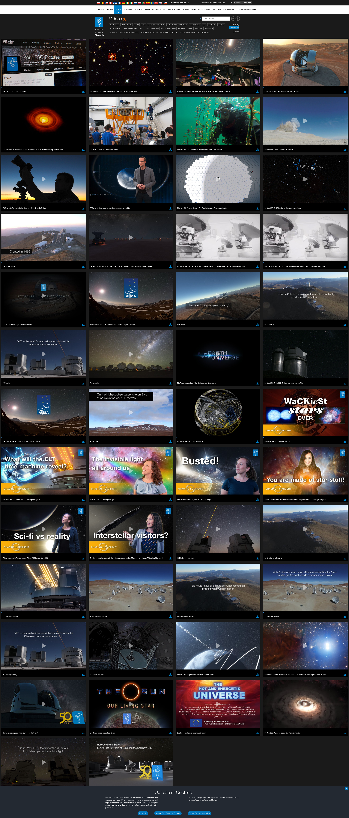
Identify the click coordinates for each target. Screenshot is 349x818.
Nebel (190, 28)
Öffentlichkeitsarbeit (201, 10)
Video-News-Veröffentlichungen (194, 32)
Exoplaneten (115, 28)
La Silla (181, 28)
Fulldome (144, 28)
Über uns (101, 10)
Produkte (217, 10)
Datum (236, 31)
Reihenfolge (234, 28)
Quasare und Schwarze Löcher (124, 32)
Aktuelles (128, 10)
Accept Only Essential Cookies (168, 813)
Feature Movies (130, 28)
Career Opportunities (247, 10)
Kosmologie (195, 25)
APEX (143, 25)
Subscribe (205, 3)
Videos (118, 10)
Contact (213, 3)
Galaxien (155, 28)
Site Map (221, 3)
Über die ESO (126, 25)
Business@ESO (229, 10)
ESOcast (212, 25)
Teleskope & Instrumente (155, 10)
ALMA (136, 25)
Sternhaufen (163, 32)
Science (237, 3)
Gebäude (209, 28)
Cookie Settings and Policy (199, 813)
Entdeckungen (174, 10)
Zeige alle (114, 25)
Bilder (110, 10)
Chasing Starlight (156, 25)
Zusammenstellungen (177, 25)
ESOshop (138, 10)
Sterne (174, 32)
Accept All (143, 813)
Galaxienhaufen (168, 28)
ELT (204, 25)
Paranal (199, 28)
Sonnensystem (147, 32)
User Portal (247, 3)
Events (186, 10)
